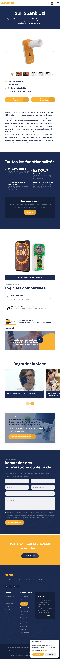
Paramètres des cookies (24, 633)
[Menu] (58, 3)
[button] (53, 3)
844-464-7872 (42, 610)
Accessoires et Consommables (9, 602)
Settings (51, 654)
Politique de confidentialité (24, 618)
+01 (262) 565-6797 (43, 606)
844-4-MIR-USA (42, 611)
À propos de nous (9, 596)
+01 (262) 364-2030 (43, 608)
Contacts (7, 612)
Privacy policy (45, 650)
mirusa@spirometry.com (45, 604)
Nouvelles (7, 609)
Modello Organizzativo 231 (26, 622)
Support (22, 599)
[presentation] (28, 403)
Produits (7, 599)
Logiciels (7, 606)
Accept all (38, 654)
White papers (24, 596)
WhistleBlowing (24, 626)
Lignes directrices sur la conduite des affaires (26, 613)
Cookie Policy (23, 629)
